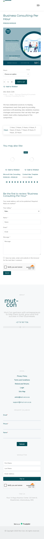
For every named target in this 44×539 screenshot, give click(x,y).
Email (5, 227)
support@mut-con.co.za (22, 402)
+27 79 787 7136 (22, 322)
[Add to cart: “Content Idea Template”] (38, 168)
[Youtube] (30, 534)
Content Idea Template (30, 174)
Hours (5, 70)
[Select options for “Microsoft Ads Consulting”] (18, 168)
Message (6, 237)
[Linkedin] (10, 534)
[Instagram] (18, 534)
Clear (28, 70)
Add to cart (21, 82)
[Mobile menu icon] (38, 5)
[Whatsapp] (33, 534)
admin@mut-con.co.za (22, 397)
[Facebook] (14, 534)
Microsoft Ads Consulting (11, 174)
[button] (10, 86)
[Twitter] (22, 534)
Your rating (7, 208)
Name (5, 218)
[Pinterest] (26, 534)
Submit (7, 273)
